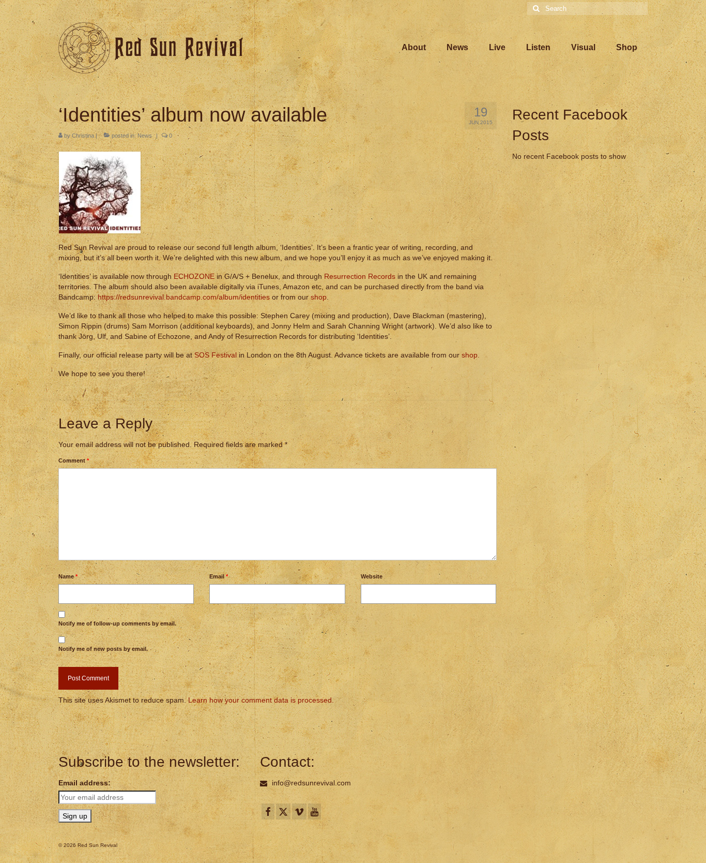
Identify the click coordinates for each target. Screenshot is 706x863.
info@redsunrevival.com (310, 783)
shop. (471, 355)
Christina (83, 135)
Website (371, 576)
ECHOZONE (194, 276)
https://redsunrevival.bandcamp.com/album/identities (184, 297)
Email (218, 576)
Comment (73, 460)
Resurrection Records (359, 276)
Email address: (84, 783)
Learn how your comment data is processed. (261, 700)
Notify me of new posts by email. (103, 649)
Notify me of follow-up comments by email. (117, 623)
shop (319, 297)
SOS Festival (215, 355)
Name (68, 576)
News (144, 135)
